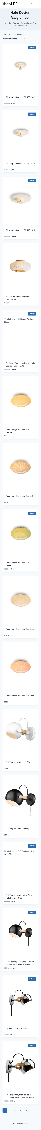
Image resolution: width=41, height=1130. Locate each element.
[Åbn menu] (36, 4)
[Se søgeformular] (32, 4)
